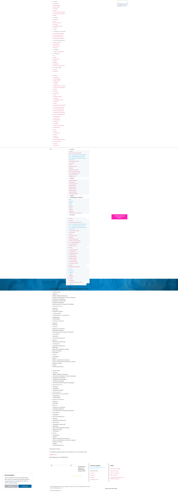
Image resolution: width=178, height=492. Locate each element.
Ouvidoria (55, 69)
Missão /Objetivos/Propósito (60, 295)
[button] (83, 73)
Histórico (54, 294)
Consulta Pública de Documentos (75, 212)
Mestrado (55, 308)
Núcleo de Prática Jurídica (58, 36)
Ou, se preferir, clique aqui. (76, 476)
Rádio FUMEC (55, 64)
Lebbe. (62, 490)
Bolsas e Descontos (56, 42)
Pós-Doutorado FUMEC (73, 193)
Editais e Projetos (56, 7)
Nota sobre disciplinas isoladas (60, 349)
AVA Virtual (71, 201)
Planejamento (56, 317)
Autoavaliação (56, 319)
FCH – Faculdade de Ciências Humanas (76, 156)
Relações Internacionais (73, 169)
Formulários (55, 8)
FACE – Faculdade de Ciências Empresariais (77, 154)
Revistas (54, 15)
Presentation (55, 356)
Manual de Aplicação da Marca (59, 65)
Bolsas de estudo (57, 351)
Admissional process (57, 366)
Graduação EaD (72, 182)
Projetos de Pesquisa (58, 302)
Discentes (55, 324)
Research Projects (57, 363)
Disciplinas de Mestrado (58, 299)
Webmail (70, 202)
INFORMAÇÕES (56, 343)
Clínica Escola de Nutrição (58, 35)
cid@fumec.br (53, 454)
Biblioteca (71, 168)
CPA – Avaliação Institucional (74, 173)
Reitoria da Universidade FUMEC (75, 153)
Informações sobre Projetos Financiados (63, 332)
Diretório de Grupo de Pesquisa (59, 12)
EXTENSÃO (55, 17)
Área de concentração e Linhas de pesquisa (64, 297)
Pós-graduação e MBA (73, 183)
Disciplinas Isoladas (57, 311)
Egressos (54, 323)
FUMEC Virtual (71, 159)
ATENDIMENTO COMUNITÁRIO (59, 31)
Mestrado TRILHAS (72, 188)
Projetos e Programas (57, 22)
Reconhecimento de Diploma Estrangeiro (63, 304)
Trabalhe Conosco (72, 176)
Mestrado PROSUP (72, 187)
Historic (54, 358)
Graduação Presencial (73, 180)
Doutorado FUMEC (72, 190)
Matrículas (55, 347)
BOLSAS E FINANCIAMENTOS (59, 40)
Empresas (55, 62)
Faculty (54, 365)
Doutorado (55, 310)
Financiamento (56, 44)
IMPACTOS (55, 326)
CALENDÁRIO (56, 49)
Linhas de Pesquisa (56, 5)
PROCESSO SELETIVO (58, 306)
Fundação (71, 151)
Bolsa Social (55, 47)
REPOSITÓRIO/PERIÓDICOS (59, 338)
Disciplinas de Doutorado (59, 300)
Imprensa (55, 60)
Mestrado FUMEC (72, 185)
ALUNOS (72, 195)
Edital (54, 21)
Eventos (54, 29)
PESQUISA (55, 1)
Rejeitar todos (11, 486)
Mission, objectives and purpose (60, 360)
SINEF (70, 199)
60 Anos (70, 164)
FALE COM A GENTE (57, 67)
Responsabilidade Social (58, 26)
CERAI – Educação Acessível (74, 171)
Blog (54, 55)
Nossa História (71, 163)
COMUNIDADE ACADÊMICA (76, 197)
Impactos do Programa (58, 328)
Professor (71, 207)
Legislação (55, 336)
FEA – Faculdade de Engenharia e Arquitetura (77, 158)
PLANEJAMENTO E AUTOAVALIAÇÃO (61, 315)
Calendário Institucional (58, 346)
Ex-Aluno (71, 209)
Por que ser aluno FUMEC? (74, 161)
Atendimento (55, 71)
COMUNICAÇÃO (56, 53)
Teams (70, 204)
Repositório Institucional (58, 341)
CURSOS (72, 178)
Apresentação (55, 3)
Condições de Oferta (73, 174)
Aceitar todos (25, 486)
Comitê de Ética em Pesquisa (58, 13)
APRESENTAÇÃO (56, 292)
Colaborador (71, 211)
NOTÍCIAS (72, 215)
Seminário (55, 10)
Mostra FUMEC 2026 (73, 166)
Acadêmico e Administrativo (58, 51)
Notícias (54, 57)
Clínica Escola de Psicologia (58, 33)
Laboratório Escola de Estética (59, 38)
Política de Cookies (13, 482)
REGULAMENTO (56, 334)
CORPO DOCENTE (57, 313)
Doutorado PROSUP (73, 192)
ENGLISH (55, 354)
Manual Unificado (56, 45)
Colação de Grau (56, 59)
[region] (18, 481)
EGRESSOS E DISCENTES (58, 321)
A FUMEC (72, 149)
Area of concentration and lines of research (63, 361)
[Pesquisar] (119, 5)
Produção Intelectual (57, 330)
